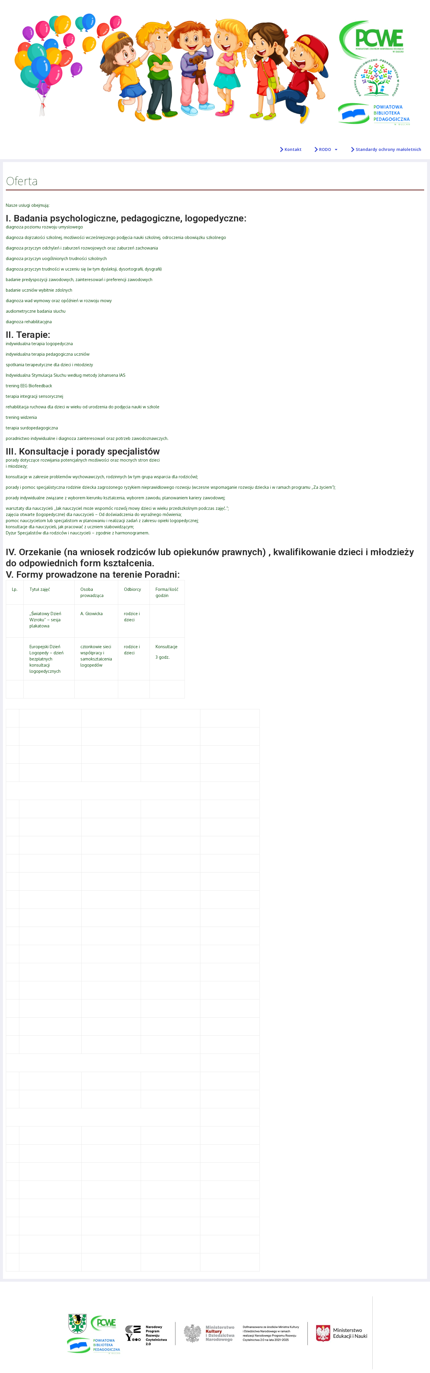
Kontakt (293, 149)
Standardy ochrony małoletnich (388, 149)
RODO (325, 149)
